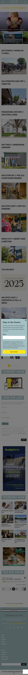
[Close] (26, 320)
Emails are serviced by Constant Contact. (10, 347)
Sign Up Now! (14, 352)
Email (4, 334)
